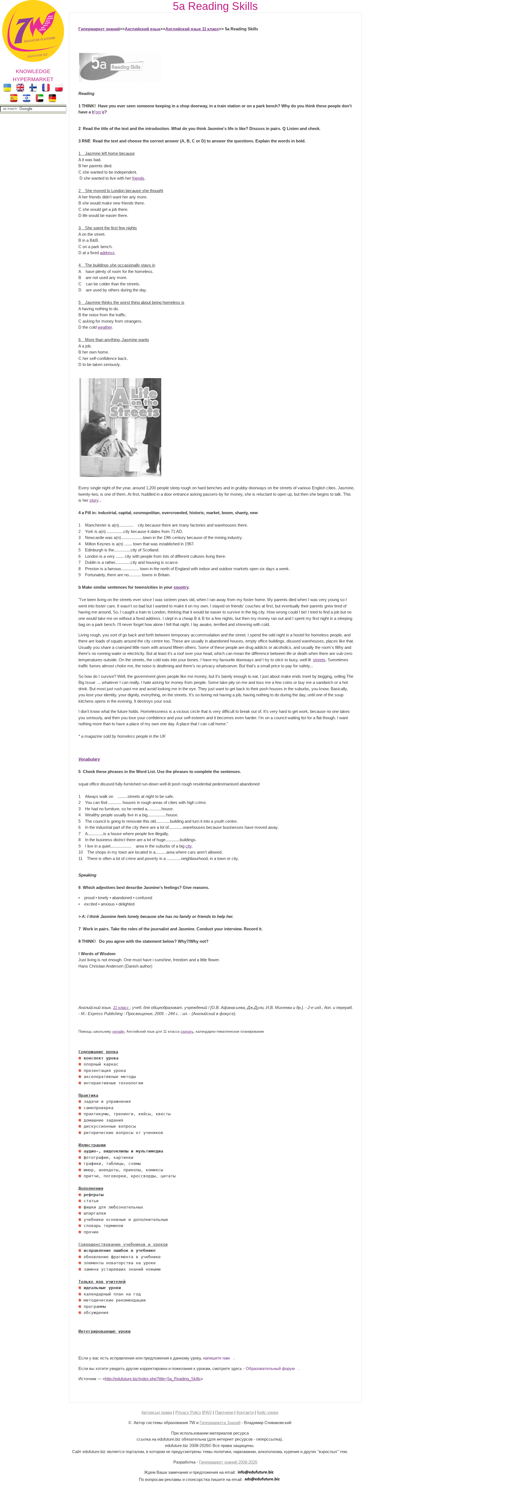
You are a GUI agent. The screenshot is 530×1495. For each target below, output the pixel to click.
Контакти (245, 1412)
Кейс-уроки (267, 1412)
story (93, 500)
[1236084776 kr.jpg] (79, 1058)
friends (138, 178)
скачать (187, 1032)
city (189, 846)
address (107, 252)
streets (319, 659)
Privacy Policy (188, 1412)
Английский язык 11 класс (192, 28)
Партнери (224, 1412)
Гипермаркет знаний (99, 28)
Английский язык (142, 28)
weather (105, 327)
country (181, 587)
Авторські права (156, 1412)
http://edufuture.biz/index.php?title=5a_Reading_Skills (153, 1378)
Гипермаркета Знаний (220, 1422)
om (98, 112)
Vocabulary (89, 759)
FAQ (207, 1412)
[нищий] (119, 475)
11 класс (121, 1007)
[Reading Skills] (119, 81)
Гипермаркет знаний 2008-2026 (228, 1462)
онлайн (118, 1032)
